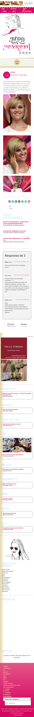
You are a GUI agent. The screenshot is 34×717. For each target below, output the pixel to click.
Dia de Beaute (5, 579)
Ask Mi (3, 574)
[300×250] (14, 358)
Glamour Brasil (5, 583)
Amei (11, 208)
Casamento (7, 674)
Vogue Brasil (5, 591)
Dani (6, 275)
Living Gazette (5, 586)
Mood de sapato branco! (9, 513)
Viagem (5, 666)
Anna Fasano (5, 572)
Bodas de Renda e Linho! (9, 484)
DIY (4, 670)
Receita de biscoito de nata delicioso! (13, 454)
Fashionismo (5, 580)
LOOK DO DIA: (10, 419)
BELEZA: (7, 464)
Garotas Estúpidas (6, 582)
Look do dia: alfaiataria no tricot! (14, 231)
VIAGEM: (6, 405)
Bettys (3, 575)
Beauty (13, 72)
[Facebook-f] (23, 53)
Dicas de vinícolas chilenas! (10, 409)
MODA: (6, 508)
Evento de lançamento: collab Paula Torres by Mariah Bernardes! (15, 223)
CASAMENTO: (10, 479)
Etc (4, 679)
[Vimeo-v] (26, 53)
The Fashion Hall (6, 589)
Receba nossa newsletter (11, 685)
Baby (4, 676)
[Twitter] (20, 53)
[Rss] (30, 53)
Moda (5, 677)
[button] (9, 201)
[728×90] (17, 5)
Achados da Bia (5, 569)
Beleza (5, 672)
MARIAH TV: (9, 389)
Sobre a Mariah (8, 683)
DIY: (4, 434)
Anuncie (5, 681)
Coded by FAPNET (18, 715)
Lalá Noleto (4, 585)
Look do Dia (6, 668)
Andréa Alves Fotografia (7, 571)
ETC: (4, 523)
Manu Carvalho (5, 588)
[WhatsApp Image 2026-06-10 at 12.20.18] (14, 380)
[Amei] (10, 206)
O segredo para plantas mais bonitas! (13, 528)
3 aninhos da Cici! (7, 498)
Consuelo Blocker (6, 577)
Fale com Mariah (8, 687)
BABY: (5, 494)
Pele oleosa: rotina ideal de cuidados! (13, 469)
